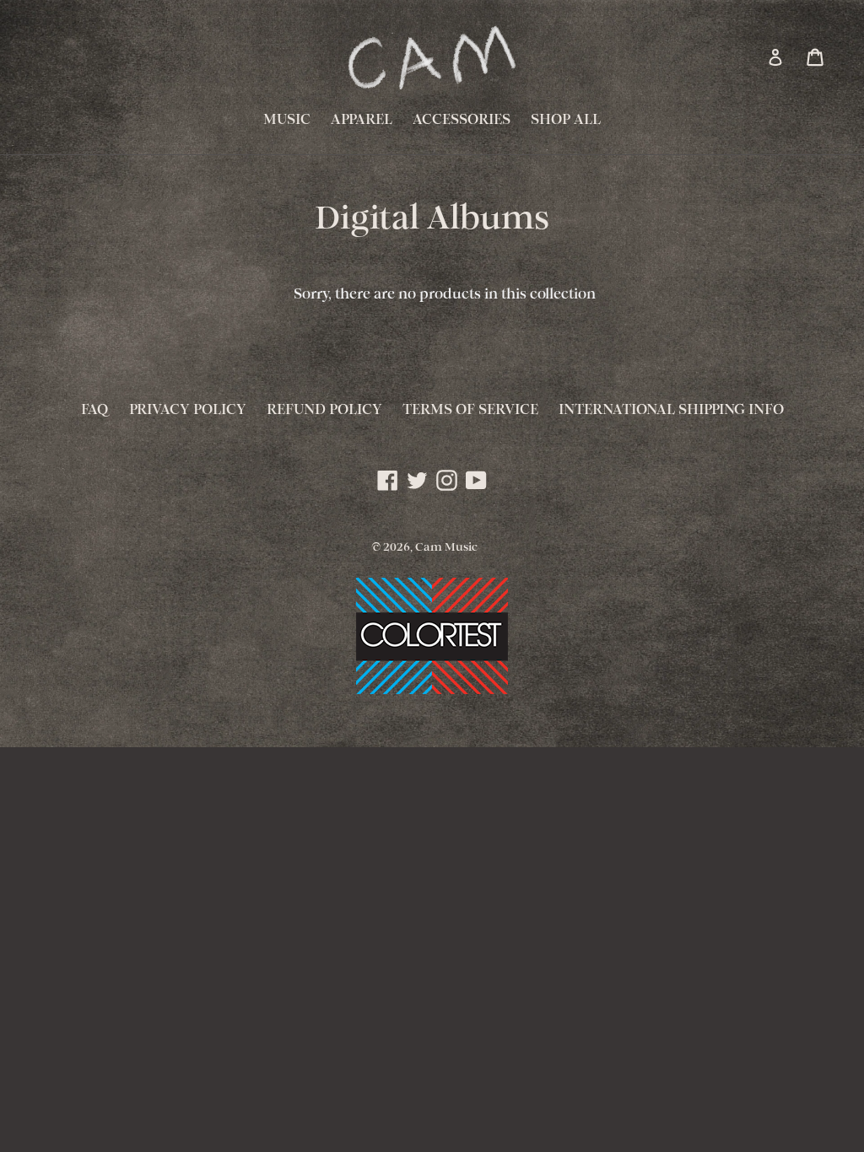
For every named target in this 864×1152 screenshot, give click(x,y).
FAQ (95, 410)
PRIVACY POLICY (187, 410)
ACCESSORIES (461, 120)
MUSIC (286, 120)
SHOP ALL (566, 120)
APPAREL (361, 120)
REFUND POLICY (324, 410)
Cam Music (446, 547)
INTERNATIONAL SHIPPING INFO (671, 410)
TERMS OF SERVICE (470, 410)
